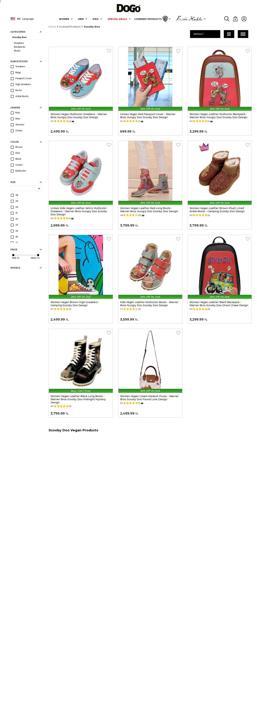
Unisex (19, 130)
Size (13, 182)
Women (64, 19)
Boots (17, 50)
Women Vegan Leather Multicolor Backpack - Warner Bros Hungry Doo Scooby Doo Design (218, 116)
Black (18, 159)
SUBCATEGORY (19, 61)
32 (16, 219)
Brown (19, 147)
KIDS (96, 19)
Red (17, 153)
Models (15, 267)
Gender (15, 107)
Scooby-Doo (19, 37)
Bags (18, 72)
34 (16, 231)
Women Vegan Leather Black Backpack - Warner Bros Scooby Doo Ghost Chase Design (219, 304)
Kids (17, 112)
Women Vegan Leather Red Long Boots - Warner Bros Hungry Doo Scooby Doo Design (149, 210)
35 (16, 236)
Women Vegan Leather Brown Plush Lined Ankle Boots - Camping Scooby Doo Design (217, 210)
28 (16, 195)
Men (81, 19)
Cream (19, 165)
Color (14, 142)
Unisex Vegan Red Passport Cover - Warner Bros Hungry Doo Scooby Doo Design (147, 116)
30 (16, 207)
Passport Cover (23, 78)
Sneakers (19, 43)
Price (13, 249)
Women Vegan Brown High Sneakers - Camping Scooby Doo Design (75, 304)
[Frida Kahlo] (189, 19)
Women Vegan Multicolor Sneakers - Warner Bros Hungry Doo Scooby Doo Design (79, 116)
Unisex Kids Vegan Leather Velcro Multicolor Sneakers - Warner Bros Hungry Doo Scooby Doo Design (79, 211)
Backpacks (19, 47)
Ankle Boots (21, 96)
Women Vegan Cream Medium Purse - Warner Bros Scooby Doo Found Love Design (149, 398)
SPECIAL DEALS (117, 19)
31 (16, 213)
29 (16, 201)
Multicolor (20, 170)
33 (16, 225)
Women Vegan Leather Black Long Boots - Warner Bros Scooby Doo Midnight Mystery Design (78, 399)
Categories (17, 31)
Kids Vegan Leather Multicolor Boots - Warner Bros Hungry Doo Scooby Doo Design (149, 304)
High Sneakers (23, 84)
